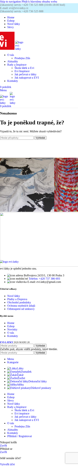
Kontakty (12, 335)
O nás (10, 332)
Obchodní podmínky (19, 302)
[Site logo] (7, 48)
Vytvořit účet (7, 464)
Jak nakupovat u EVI (27, 77)
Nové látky (13, 295)
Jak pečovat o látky (25, 74)
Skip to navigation (11, 1)
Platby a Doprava (17, 299)
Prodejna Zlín (22, 58)
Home (10, 322)
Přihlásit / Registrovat (19, 436)
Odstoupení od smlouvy (21, 308)
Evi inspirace (22, 413)
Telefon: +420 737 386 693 (44, 278)
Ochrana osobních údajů (21, 305)
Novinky (12, 329)
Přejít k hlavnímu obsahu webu (39, 1)
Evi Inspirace (22, 71)
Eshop (11, 326)
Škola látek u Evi (24, 67)
